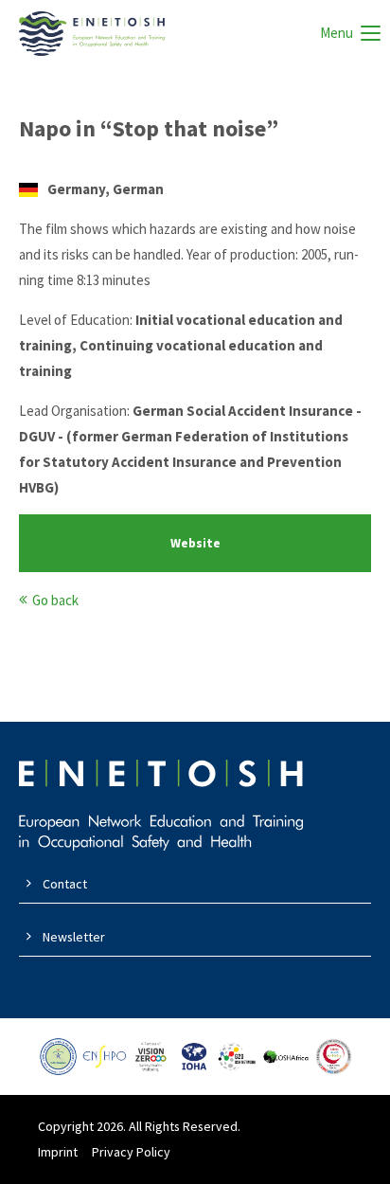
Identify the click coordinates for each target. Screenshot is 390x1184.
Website (195, 543)
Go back (55, 600)
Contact (65, 883)
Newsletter (74, 936)
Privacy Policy (131, 1151)
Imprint (58, 1151)
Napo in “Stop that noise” (148, 128)
